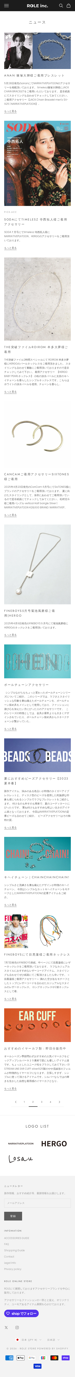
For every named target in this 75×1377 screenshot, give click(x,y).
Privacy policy (12, 1269)
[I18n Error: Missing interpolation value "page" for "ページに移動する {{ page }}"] (15, 1102)
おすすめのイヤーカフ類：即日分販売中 (35, 1048)
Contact (9, 1256)
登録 (13, 1216)
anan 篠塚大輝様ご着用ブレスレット (34, 75)
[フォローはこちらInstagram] (17, 1327)
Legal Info (10, 1263)
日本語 (51, 1339)
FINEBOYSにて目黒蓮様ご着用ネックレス (37, 954)
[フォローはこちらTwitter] (6, 1327)
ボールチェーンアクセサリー (26, 685)
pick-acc (10, 212)
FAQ (6, 1244)
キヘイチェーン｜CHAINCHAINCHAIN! (36, 877)
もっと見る (10, 111)
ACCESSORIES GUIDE (16, 1238)
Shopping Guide (14, 1250)
